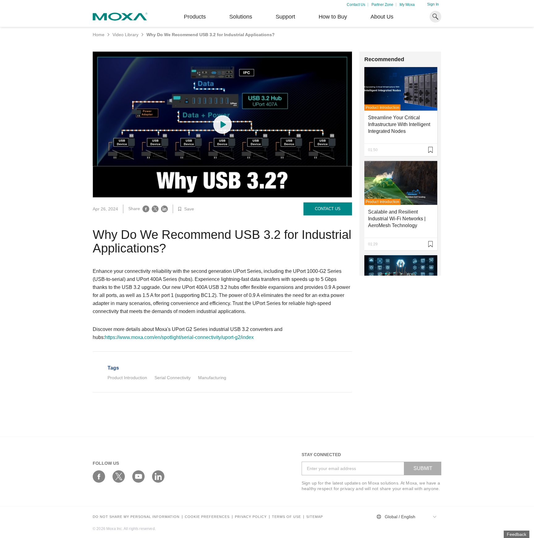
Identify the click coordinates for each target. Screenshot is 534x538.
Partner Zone (382, 4)
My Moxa (407, 4)
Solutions (240, 17)
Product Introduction (127, 377)
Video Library (125, 34)
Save (189, 208)
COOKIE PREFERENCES (207, 517)
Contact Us (356, 4)
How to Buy (333, 17)
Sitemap (314, 517)
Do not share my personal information (136, 517)
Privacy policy (251, 517)
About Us (382, 17)
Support (285, 17)
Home (98, 34)
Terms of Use (286, 517)
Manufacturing (212, 377)
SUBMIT (422, 468)
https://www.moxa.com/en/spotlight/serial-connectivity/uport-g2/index (179, 337)
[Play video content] (222, 124)
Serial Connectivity (173, 377)
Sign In (433, 4)
